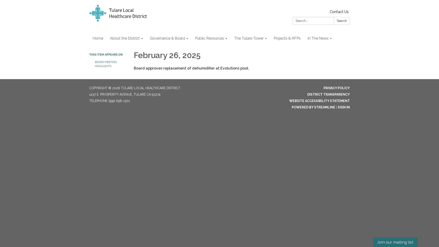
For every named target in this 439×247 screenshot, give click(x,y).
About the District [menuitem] (125, 38)
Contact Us (339, 12)
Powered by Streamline (313, 107)
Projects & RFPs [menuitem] (287, 38)
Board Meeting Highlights (106, 64)
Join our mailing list (395, 242)
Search (342, 21)
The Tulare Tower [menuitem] (249, 38)
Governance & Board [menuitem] (167, 38)
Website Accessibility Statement (319, 101)
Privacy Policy (337, 88)
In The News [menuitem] (318, 38)
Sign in (344, 107)
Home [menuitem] (98, 38)
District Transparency (328, 94)
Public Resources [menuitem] (209, 38)
